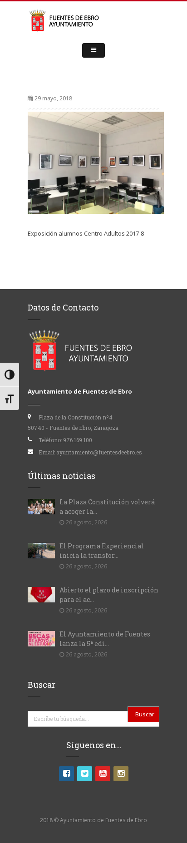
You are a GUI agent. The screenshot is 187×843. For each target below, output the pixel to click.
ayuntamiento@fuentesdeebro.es (99, 452)
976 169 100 (77, 440)
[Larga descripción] (96, 162)
